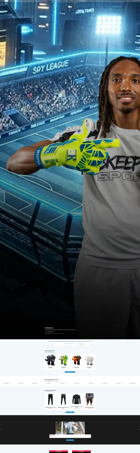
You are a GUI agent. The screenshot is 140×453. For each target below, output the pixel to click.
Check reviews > (53, 345)
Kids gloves (81, 451)
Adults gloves (58, 451)
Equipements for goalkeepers (50, 390)
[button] (91, 1)
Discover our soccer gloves (49, 350)
